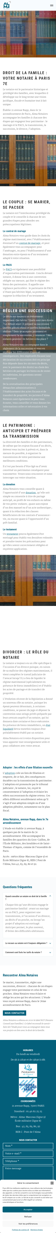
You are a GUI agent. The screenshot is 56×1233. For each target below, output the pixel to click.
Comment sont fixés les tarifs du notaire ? (23, 952)
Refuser (28, 1216)
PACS (9, 269)
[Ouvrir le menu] (51, 5)
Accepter (28, 1209)
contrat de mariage (29, 243)
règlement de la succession (18, 349)
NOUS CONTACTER (14, 1013)
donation (31, 493)
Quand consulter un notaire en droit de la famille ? (26, 898)
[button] (52, 1183)
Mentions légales (36, 1230)
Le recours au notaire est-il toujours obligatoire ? (26, 943)
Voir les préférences (28, 1224)
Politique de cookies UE (20, 1230)
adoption (10, 773)
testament (12, 534)
